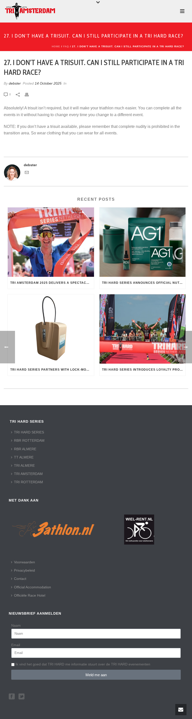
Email (15, 645)
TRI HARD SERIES (29, 432)
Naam (16, 625)
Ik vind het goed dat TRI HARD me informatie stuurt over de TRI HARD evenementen (83, 664)
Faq (66, 46)
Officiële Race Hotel (29, 595)
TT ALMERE (24, 457)
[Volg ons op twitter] (21, 696)
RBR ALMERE (25, 449)
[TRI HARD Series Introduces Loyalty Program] (143, 329)
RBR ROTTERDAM (29, 440)
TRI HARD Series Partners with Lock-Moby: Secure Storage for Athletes (52, 369)
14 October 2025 (48, 83)
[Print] (29, 94)
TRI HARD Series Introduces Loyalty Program (144, 369)
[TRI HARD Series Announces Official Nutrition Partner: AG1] (143, 242)
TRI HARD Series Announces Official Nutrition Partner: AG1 (144, 283)
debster (15, 83)
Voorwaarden (24, 562)
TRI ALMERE (24, 465)
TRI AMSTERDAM (28, 474)
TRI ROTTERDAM (28, 482)
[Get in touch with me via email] (27, 173)
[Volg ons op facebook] (12, 696)
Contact (20, 579)
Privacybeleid (24, 570)
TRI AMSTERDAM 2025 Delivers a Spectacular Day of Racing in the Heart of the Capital (52, 283)
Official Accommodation (32, 587)
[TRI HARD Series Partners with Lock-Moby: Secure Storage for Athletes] (51, 329)
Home (56, 46)
